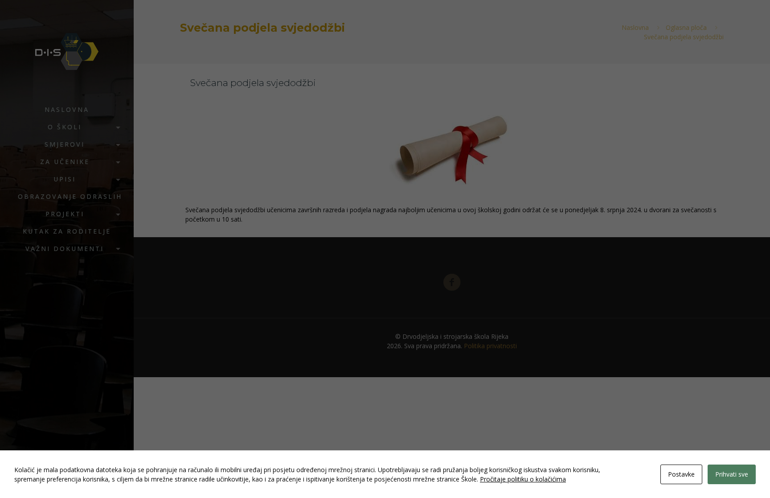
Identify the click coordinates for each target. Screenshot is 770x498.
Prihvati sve (731, 474)
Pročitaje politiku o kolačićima (523, 479)
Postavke (681, 474)
